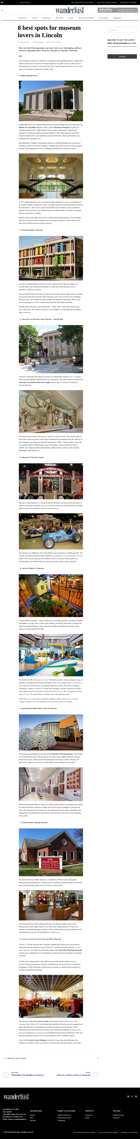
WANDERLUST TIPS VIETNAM (128, 2)
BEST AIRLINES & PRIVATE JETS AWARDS (83, 2)
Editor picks (10, 1058)
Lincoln (17, 1058)
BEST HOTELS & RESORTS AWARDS (107, 2)
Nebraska (23, 1058)
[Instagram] (132, 1096)
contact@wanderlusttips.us (16, 1119)
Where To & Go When (54, 42)
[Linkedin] (136, 1096)
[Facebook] (128, 1096)
